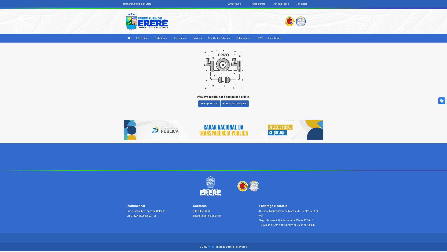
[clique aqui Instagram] (232, 238)
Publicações (243, 38)
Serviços (197, 38)
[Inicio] (129, 38)
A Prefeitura (141, 38)
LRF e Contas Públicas (218, 38)
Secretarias (180, 38)
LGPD (259, 38)
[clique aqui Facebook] (224, 238)
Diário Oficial (274, 38)
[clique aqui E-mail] (215, 238)
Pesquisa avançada (235, 103)
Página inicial (210, 103)
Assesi (211, 247)
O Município (161, 38)
